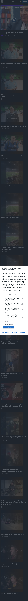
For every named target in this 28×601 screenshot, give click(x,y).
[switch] (22, 298)
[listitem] (14, 295)
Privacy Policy (22, 332)
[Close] (25, 268)
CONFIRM (8, 327)
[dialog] (14, 300)
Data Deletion (5, 332)
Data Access (14, 332)
